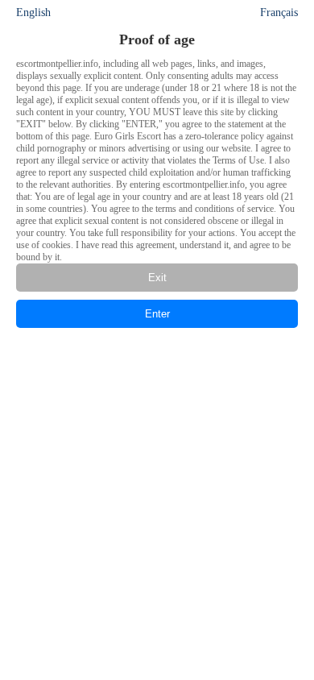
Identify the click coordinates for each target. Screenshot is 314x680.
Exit (157, 278)
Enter (157, 314)
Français (279, 12)
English (33, 12)
